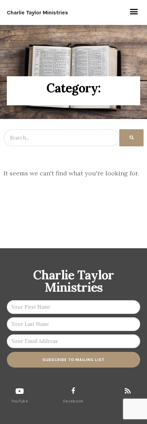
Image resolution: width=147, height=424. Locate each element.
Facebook (73, 401)
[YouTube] (19, 391)
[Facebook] (73, 390)
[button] (134, 11)
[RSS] (127, 390)
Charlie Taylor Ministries (37, 12)
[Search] (131, 137)
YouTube (19, 401)
